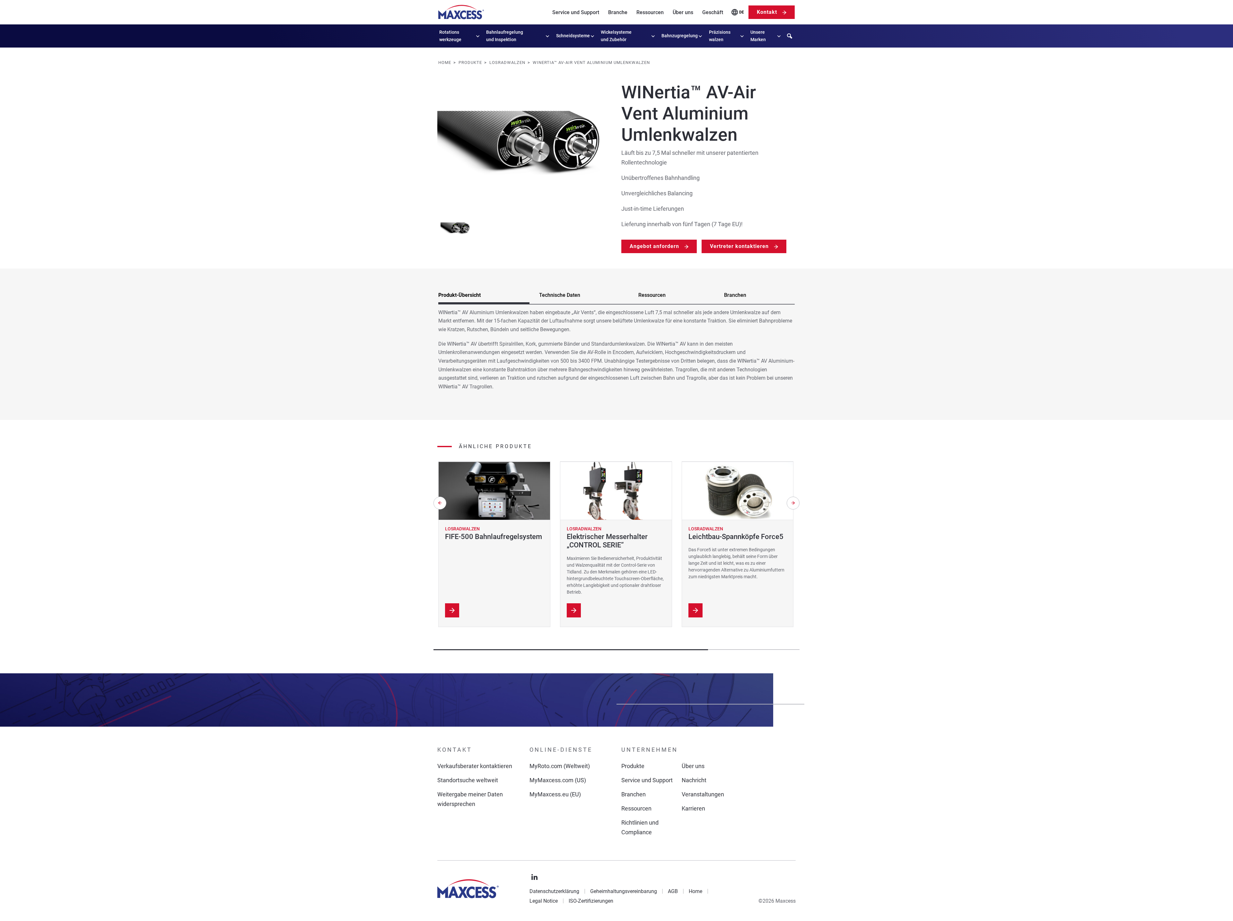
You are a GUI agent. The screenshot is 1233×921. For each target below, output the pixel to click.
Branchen (633, 794)
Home (695, 891)
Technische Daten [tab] (559, 295)
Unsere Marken (758, 36)
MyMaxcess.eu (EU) (555, 794)
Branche (617, 12)
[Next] (793, 503)
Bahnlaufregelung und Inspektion (504, 36)
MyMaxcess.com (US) (557, 780)
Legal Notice (543, 901)
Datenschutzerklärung (554, 891)
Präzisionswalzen (719, 36)
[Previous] (439, 503)
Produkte (632, 766)
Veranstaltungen (703, 794)
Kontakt (767, 12)
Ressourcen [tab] (652, 295)
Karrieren (693, 808)
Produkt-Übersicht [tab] (459, 295)
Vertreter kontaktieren (739, 246)
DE (741, 12)
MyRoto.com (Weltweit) (559, 766)
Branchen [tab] (735, 295)
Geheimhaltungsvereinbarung (623, 891)
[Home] (461, 12)
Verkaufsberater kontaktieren (474, 766)
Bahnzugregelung (679, 35)
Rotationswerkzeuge (450, 36)
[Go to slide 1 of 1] (456, 228)
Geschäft (712, 12)
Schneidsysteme (573, 35)
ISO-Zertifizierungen (591, 901)
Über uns (683, 12)
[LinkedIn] (534, 877)
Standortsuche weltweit (467, 780)
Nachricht (694, 780)
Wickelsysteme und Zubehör (616, 36)
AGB (673, 891)
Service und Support (575, 12)
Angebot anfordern (654, 246)
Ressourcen (650, 12)
